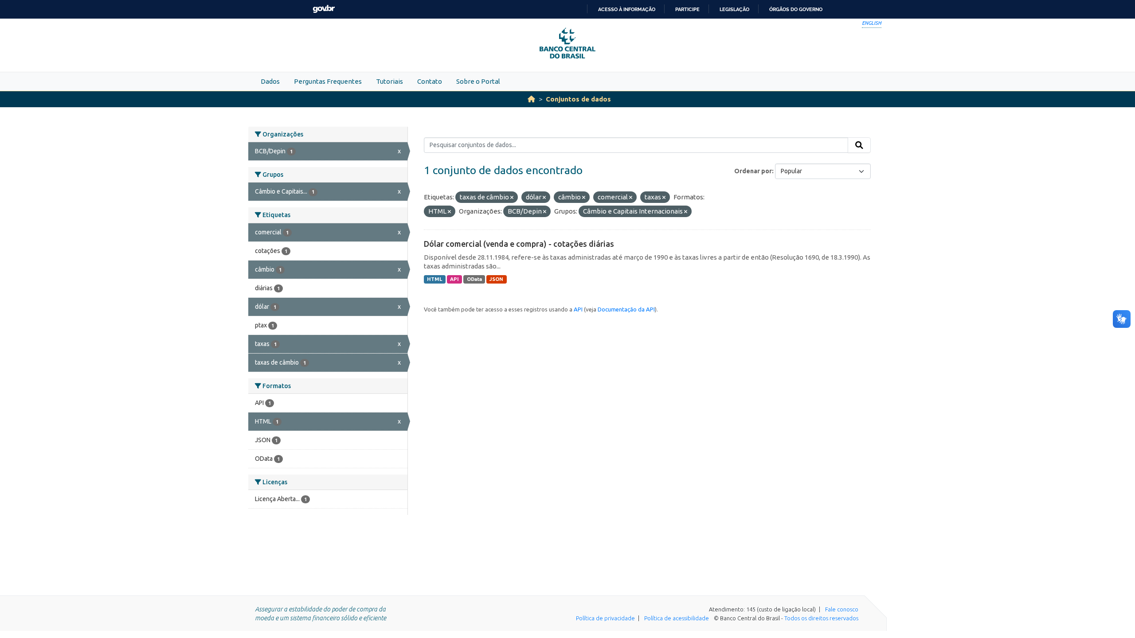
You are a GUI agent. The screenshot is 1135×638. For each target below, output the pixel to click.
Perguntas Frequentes (328, 81)
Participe (687, 9)
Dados (270, 81)
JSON (496, 279)
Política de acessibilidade (676, 618)
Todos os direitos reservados (821, 618)
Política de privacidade (605, 618)
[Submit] (859, 145)
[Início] (531, 99)
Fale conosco (841, 609)
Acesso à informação (626, 9)
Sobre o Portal (478, 81)
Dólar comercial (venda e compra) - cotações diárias (519, 243)
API (454, 279)
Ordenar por (753, 171)
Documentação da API (626, 309)
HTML (434, 279)
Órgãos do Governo (795, 9)
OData (474, 279)
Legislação (734, 9)
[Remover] (511, 197)
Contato (429, 81)
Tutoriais (389, 81)
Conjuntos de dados (578, 99)
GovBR (324, 9)
